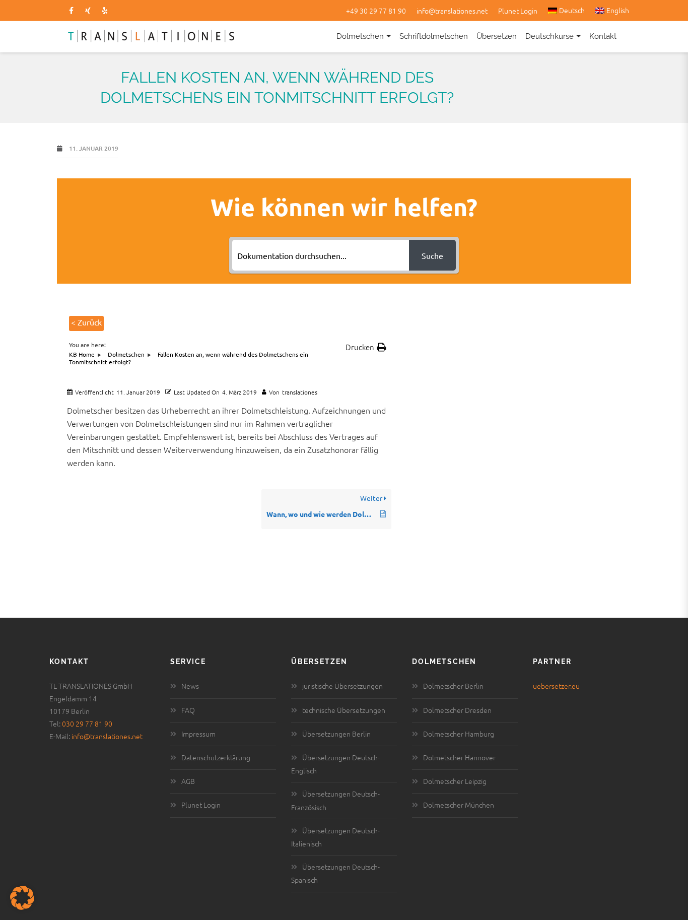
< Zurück (86, 322)
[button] (366, 347)
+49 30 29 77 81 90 (376, 11)
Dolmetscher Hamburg (458, 734)
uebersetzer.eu (556, 686)
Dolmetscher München (458, 805)
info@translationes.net (452, 11)
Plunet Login (517, 11)
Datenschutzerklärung (215, 757)
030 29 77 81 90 (87, 723)
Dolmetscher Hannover (459, 757)
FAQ (188, 710)
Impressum (198, 734)
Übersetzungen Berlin (336, 734)
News (190, 686)
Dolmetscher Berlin (453, 686)
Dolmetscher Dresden (457, 710)
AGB (188, 781)
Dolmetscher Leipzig (455, 781)
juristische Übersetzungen (342, 686)
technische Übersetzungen (343, 710)
